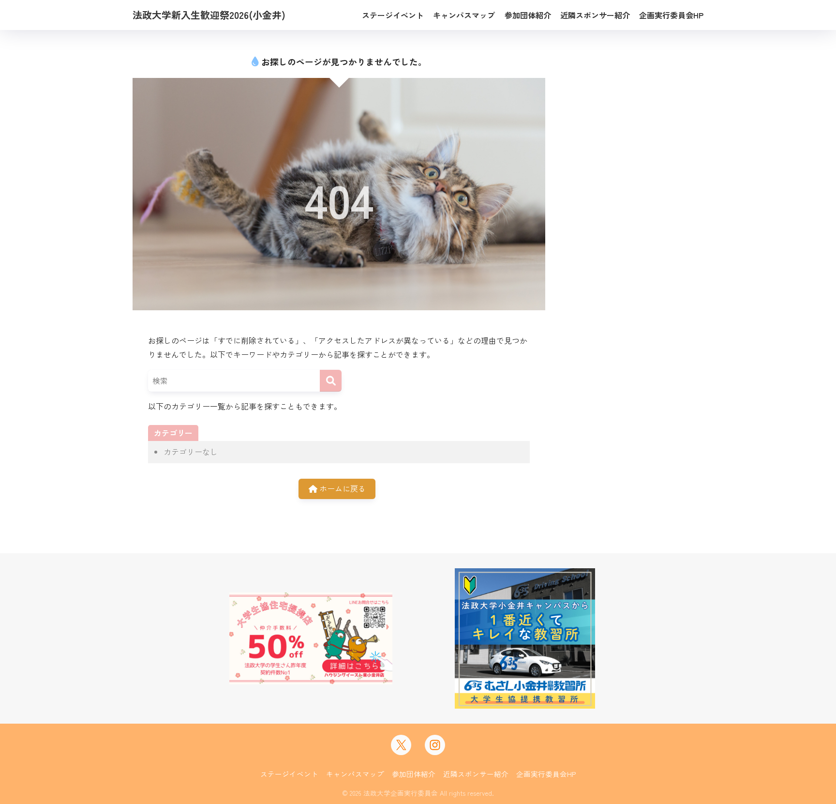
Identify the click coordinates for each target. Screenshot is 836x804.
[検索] (331, 381)
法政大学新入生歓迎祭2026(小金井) (209, 15)
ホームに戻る (341, 488)
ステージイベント (289, 774)
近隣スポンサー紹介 (475, 774)
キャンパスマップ (355, 774)
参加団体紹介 (413, 774)
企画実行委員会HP (546, 774)
